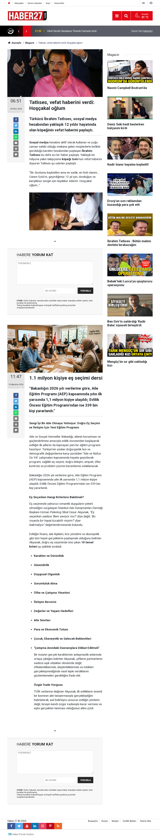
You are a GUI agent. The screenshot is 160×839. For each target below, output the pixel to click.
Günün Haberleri (35, 3)
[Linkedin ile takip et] (35, 826)
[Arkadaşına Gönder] (15, 142)
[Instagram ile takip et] (42, 826)
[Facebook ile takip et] (11, 826)
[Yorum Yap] (15, 154)
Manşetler (19, 3)
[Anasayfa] (9, 3)
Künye (105, 821)
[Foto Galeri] (151, 3)
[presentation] (18, 31)
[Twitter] (15, 125)
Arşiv (48, 3)
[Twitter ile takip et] (19, 826)
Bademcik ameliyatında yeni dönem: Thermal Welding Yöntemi (80, 31)
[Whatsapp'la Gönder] (15, 137)
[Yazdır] (15, 148)
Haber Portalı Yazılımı (23, 834)
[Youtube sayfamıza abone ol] (27, 826)
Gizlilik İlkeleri (129, 821)
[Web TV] (143, 3)
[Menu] (117, 16)
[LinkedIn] (15, 131)
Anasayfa (93, 821)
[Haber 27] (27, 15)
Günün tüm (142, 31)
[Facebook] (15, 119)
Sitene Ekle (59, 3)
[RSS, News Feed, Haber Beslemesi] (58, 826)
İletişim (115, 821)
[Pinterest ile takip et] (50, 826)
